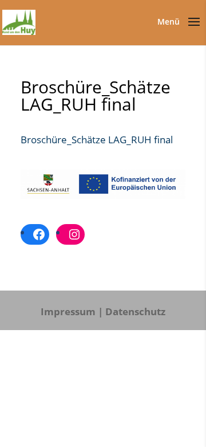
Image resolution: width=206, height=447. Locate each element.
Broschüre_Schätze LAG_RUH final (97, 139)
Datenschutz (135, 311)
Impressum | (72, 311)
